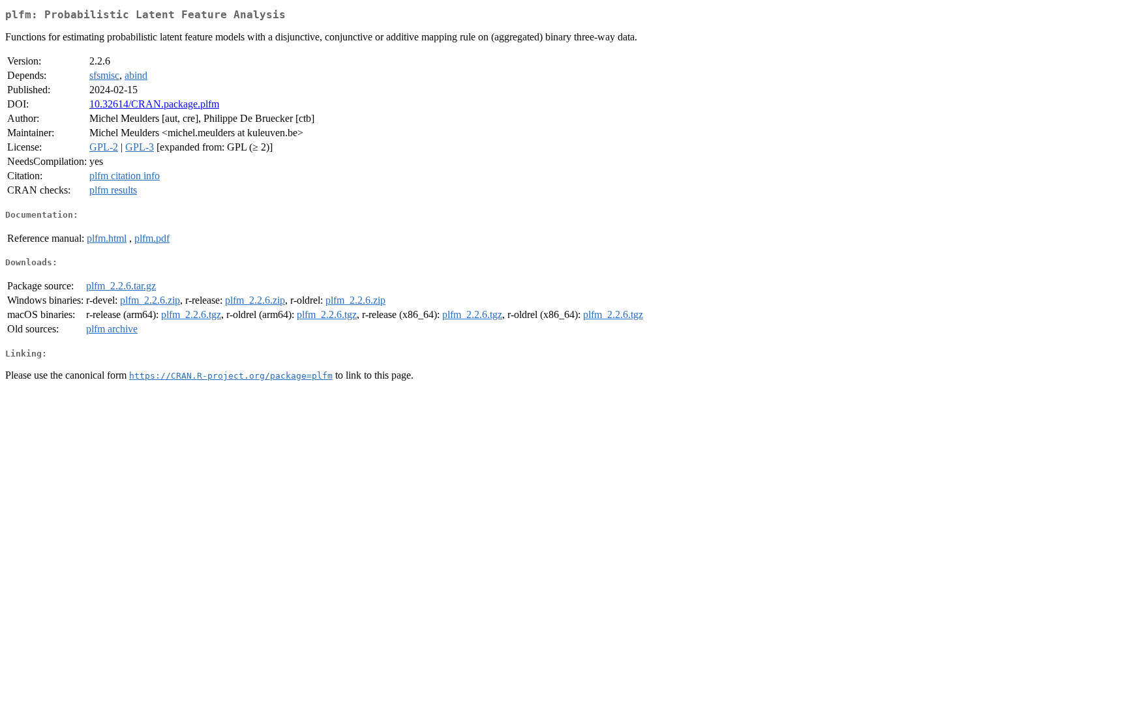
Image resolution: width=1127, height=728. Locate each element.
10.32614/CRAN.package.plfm (154, 103)
